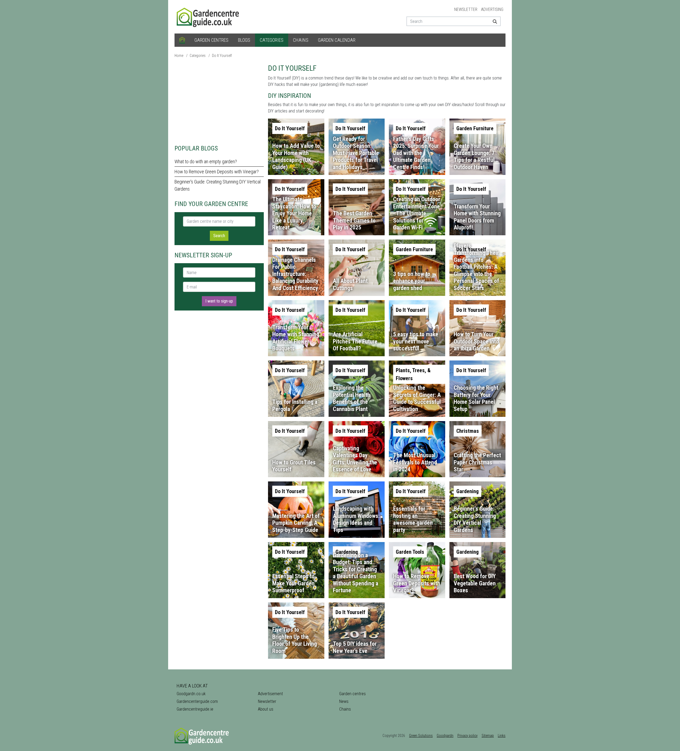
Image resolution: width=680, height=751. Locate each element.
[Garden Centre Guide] (208, 16)
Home (179, 55)
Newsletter (465, 9)
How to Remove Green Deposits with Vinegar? (217, 171)
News (343, 701)
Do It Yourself (222, 55)
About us (265, 709)
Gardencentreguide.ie (195, 709)
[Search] (493, 21)
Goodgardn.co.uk (191, 693)
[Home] (182, 40)
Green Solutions (421, 735)
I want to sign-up (219, 301)
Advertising (492, 9)
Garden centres (211, 40)
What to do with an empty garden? (206, 161)
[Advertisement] (219, 101)
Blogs (244, 40)
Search (219, 235)
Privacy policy (467, 735)
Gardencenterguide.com (197, 701)
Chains (300, 40)
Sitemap (488, 735)
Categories (271, 40)
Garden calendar (336, 40)
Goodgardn (445, 735)
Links (501, 735)
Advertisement (270, 693)
